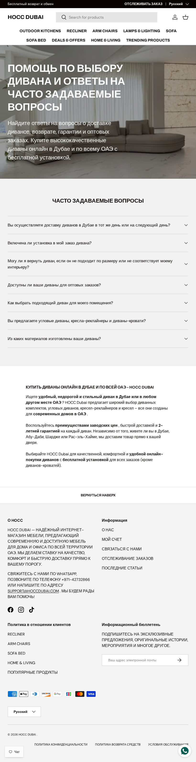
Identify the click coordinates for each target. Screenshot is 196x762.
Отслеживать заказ (144, 4)
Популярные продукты (33, 672)
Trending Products (148, 40)
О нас (108, 529)
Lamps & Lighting (141, 31)
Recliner (77, 31)
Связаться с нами (122, 549)
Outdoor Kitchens (40, 31)
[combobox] (107, 17)
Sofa (171, 31)
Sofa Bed (36, 40)
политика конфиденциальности (60, 744)
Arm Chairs (105, 31)
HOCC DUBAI (27, 734)
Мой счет (112, 539)
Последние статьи (122, 568)
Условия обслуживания (168, 744)
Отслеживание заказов (127, 558)
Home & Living (105, 40)
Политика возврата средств (118, 744)
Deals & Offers (68, 40)
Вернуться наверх (98, 495)
